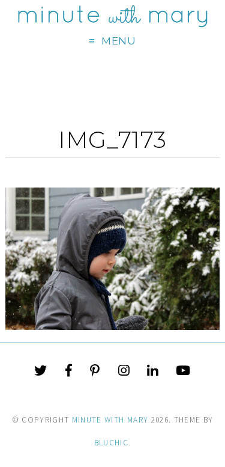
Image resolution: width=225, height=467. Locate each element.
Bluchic (111, 443)
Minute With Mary (110, 420)
